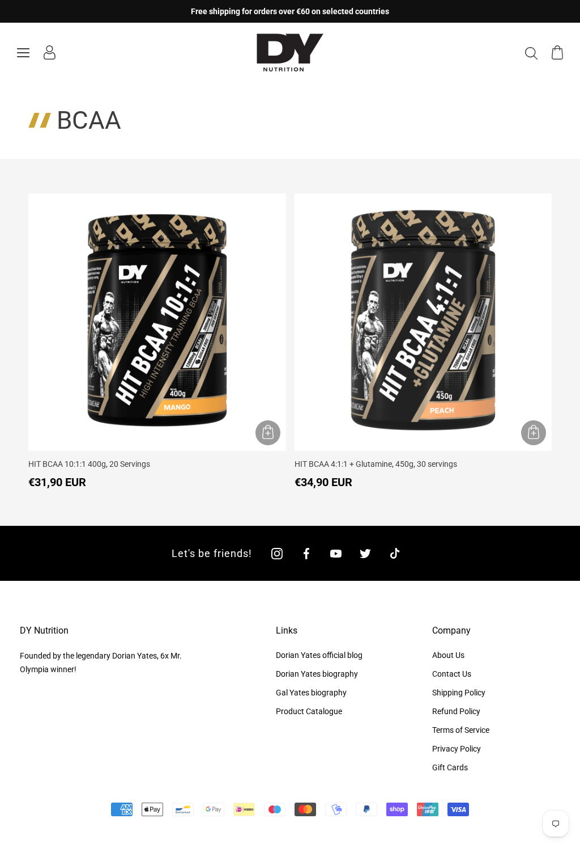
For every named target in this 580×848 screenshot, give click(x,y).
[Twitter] (365, 553)
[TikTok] (394, 553)
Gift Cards (450, 767)
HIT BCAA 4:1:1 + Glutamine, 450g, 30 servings (376, 464)
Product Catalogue (309, 711)
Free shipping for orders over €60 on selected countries (290, 11)
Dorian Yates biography (317, 673)
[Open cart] (557, 52)
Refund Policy (456, 711)
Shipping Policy (458, 692)
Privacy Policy (456, 748)
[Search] (531, 53)
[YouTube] (336, 553)
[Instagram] (277, 553)
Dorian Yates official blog (319, 655)
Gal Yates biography (311, 692)
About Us (448, 655)
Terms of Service (460, 730)
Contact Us (451, 673)
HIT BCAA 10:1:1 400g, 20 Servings (89, 464)
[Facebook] (306, 553)
